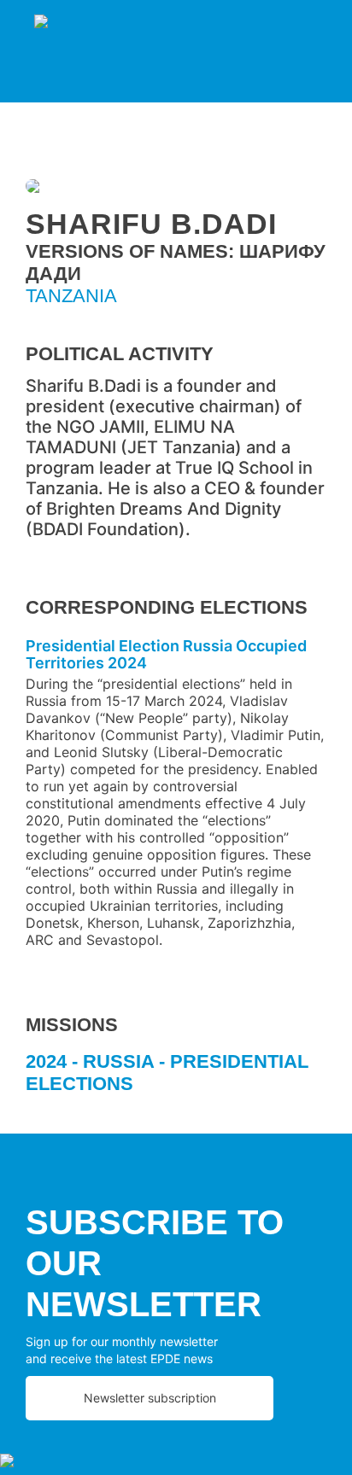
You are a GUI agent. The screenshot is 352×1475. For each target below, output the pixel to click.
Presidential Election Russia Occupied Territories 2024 (166, 654)
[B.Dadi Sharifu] (176, 188)
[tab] (176, 1079)
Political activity (120, 353)
